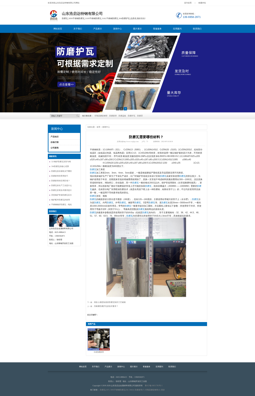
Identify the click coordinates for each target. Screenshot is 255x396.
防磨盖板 (122, 116)
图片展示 (137, 29)
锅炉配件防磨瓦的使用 (60, 200)
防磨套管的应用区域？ (60, 181)
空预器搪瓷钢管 (100, 116)
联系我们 (197, 29)
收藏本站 (202, 3)
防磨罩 (140, 116)
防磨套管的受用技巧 (59, 176)
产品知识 (55, 137)
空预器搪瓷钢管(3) (152, 390)
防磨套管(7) (139, 390)
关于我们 (77, 29)
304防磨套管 (99, 352)
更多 (163, 390)
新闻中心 (117, 29)
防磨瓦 (93, 169)
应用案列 (177, 29)
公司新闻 (55, 148)
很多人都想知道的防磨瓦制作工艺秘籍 (110, 302)
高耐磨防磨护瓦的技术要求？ (106, 306)
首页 (98, 127)
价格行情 (55, 142)
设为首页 (188, 3)
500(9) (131, 390)
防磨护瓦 (131, 116)
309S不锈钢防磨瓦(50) (119, 390)
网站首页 (58, 29)
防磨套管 (113, 116)
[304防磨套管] (98, 339)
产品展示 (97, 29)
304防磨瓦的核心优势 (60, 166)
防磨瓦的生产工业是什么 (61, 185)
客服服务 (157, 29)
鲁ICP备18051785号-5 (153, 386)
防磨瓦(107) (105, 390)
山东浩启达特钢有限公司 (53, 15)
